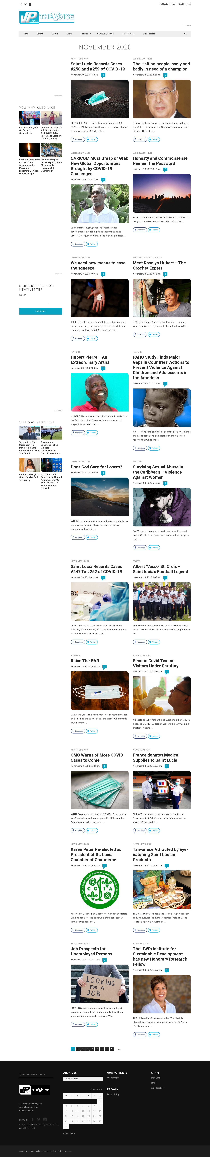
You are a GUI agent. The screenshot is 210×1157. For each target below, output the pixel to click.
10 (72, 1111)
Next (119, 1049)
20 (89, 1116)
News (26, 34)
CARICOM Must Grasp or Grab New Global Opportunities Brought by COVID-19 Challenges (99, 166)
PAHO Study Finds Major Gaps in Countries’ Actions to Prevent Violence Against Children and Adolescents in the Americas (161, 367)
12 (83, 1111)
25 (77, 1121)
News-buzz (83, 561)
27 (89, 1121)
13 (89, 1111)
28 (94, 1121)
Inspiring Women (152, 258)
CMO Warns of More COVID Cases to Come (97, 758)
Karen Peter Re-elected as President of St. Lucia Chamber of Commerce (96, 854)
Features (84, 34)
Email (173, 4)
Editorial (40, 34)
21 (94, 1116)
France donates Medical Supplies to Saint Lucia (156, 758)
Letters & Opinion (142, 59)
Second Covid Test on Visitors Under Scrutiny (155, 663)
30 (66, 1127)
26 (83, 1121)
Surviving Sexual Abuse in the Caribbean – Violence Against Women (158, 472)
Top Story (83, 59)
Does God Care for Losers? (96, 466)
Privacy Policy (113, 1095)
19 (83, 1116)
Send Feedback (185, 4)
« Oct (65, 1134)
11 (77, 1111)
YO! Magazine (113, 1078)
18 (77, 1116)
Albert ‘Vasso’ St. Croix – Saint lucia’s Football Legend (160, 569)
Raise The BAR (85, 660)
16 (66, 1116)
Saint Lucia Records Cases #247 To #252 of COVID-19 (96, 569)
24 (72, 1121)
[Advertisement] (140, 17)
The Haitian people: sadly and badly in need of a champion (161, 66)
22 (100, 1116)
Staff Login (163, 4)
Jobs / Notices (128, 34)
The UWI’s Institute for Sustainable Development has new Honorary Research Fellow (160, 956)
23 (66, 1121)
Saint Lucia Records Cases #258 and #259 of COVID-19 (98, 66)
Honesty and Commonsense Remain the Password (160, 161)
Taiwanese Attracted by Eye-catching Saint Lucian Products (160, 854)
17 (72, 1116)
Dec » (72, 1134)
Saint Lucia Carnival (105, 34)
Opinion (55, 34)
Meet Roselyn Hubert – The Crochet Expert (159, 265)
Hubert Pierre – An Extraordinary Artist (90, 360)
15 (100, 1111)
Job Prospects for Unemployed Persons (91, 951)
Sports (69, 34)
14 (94, 1111)
